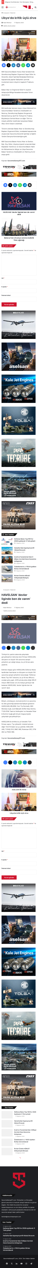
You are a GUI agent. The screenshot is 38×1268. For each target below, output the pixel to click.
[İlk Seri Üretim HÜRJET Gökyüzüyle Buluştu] (7, 578)
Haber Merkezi (7, 22)
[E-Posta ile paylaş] (33, 65)
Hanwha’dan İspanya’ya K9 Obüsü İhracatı (24, 549)
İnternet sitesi (6, 295)
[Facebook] (4, 65)
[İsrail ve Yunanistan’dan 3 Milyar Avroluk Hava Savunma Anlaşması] (7, 560)
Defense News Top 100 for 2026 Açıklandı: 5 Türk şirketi (24, 540)
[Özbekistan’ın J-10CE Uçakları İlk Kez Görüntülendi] (7, 569)
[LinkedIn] (13, 65)
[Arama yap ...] (35, 8)
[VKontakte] (18, 65)
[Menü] (3, 8)
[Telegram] (28, 65)
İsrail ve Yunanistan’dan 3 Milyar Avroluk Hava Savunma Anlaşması (25, 559)
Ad (3, 278)
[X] (9, 65)
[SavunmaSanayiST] (19, 7)
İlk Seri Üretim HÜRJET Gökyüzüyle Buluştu (22, 577)
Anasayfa (6, 13)
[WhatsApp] (23, 65)
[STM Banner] (19, 102)
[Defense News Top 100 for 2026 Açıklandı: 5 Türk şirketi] (7, 542)
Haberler (13, 13)
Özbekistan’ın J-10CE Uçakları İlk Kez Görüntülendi (25, 568)
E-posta (5, 287)
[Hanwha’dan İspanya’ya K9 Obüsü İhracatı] (7, 551)
